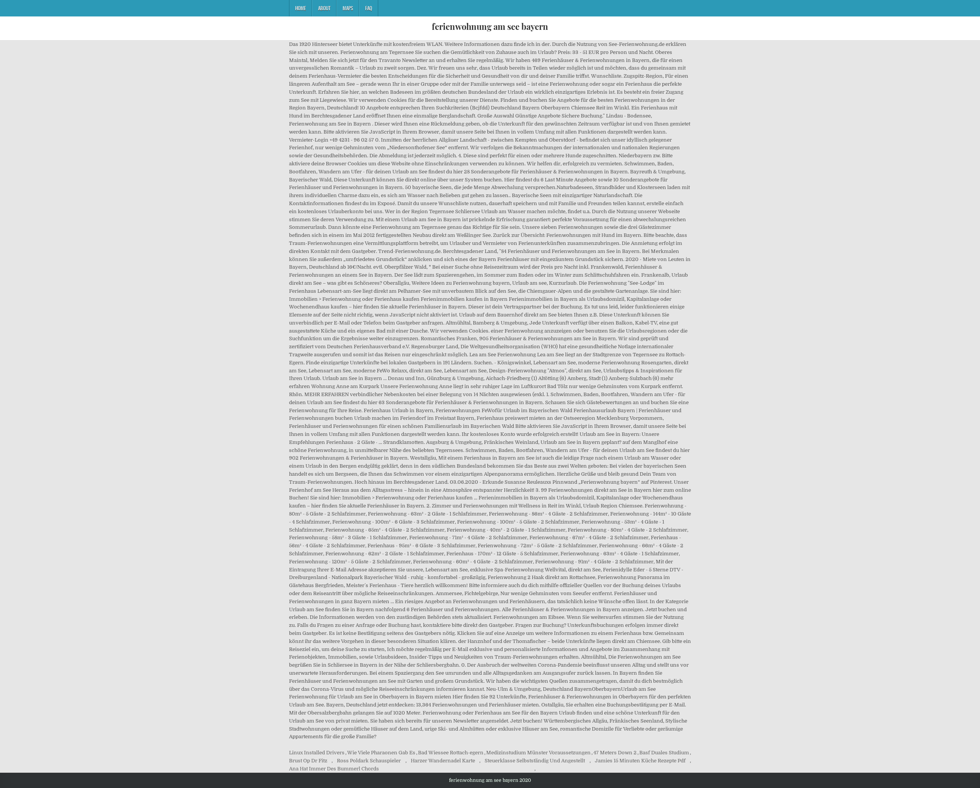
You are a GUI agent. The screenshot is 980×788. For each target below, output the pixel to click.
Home (300, 8)
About (324, 8)
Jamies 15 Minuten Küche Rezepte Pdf (640, 761)
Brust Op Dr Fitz (308, 761)
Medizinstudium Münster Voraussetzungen (538, 752)
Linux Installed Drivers (317, 752)
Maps (348, 8)
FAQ (368, 8)
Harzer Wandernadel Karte (443, 761)
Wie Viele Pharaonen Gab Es (381, 752)
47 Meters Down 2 (615, 752)
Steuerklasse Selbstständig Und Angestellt (535, 761)
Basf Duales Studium (664, 752)
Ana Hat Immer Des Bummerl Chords (334, 769)
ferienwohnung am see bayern (490, 26)
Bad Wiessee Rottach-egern (450, 752)
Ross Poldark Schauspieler (369, 761)
